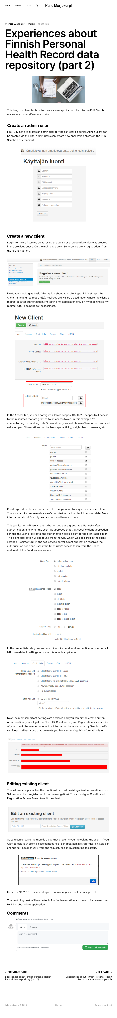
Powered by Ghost (103, 1005)
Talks (28, 6)
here (64, 517)
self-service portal (34, 242)
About (18, 6)
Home (7, 6)
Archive (31, 24)
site (32, 135)
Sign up (58, 1005)
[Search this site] (37, 6)
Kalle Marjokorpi (58, 5)
